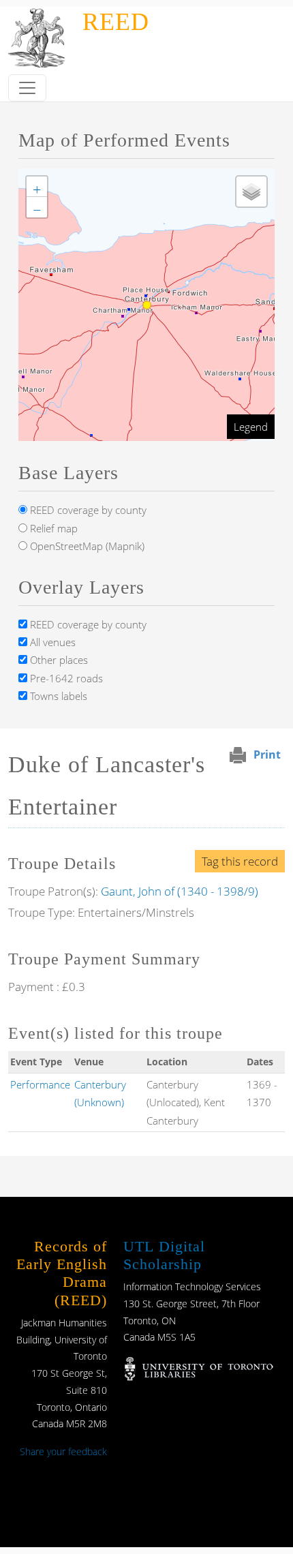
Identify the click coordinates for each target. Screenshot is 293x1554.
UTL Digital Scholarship (164, 1255)
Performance (40, 1084)
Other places (57, 660)
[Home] (38, 16)
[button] (37, 187)
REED (115, 21)
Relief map (52, 528)
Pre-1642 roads (65, 678)
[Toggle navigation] (27, 88)
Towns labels (57, 696)
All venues (51, 642)
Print (267, 754)
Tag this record (240, 861)
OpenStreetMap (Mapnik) (85, 546)
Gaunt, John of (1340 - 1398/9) (179, 891)
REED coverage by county (86, 510)
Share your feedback (63, 1451)
